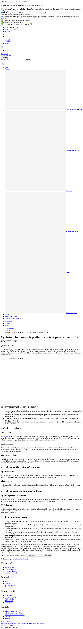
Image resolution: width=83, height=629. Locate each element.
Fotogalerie (8, 40)
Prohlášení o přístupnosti (8, 623)
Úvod (7, 67)
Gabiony (7, 583)
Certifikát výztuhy (10, 571)
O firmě (7, 42)
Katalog (7, 314)
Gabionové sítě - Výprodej (13, 318)
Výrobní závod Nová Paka (13, 613)
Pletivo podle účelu (11, 316)
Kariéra (7, 618)
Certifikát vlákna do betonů (13, 573)
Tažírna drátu (9, 602)
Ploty (6, 581)
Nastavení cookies (39, 623)
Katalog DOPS (10, 567)
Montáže (7, 616)
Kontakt (7, 43)
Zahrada (7, 587)
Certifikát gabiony (10, 569)
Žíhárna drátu (9, 601)
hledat (3, 59)
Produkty (8, 69)
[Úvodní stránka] (7, 55)
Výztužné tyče (5, 436)
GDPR (29, 623)
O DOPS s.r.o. (9, 595)
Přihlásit (48, 555)
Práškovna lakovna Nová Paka (14, 615)
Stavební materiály (11, 585)
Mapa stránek (22, 623)
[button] (2, 47)
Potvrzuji (4, 18)
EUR (6, 50)
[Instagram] (5, 36)
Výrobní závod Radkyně (13, 611)
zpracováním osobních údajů (19, 559)
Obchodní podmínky (11, 597)
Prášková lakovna (10, 599)
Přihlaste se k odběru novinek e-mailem (13, 555)
